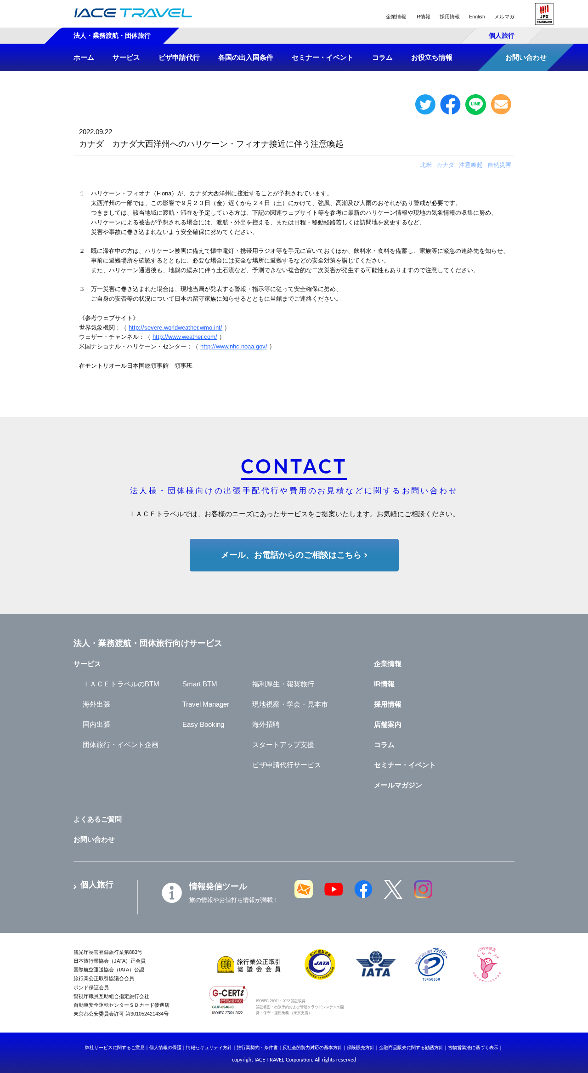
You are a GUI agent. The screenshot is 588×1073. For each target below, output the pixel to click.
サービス (87, 664)
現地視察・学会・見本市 (290, 704)
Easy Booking (203, 724)
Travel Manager (205, 704)
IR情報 (422, 16)
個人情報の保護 (165, 1047)
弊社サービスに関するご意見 (115, 1047)
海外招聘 (266, 724)
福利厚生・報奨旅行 (283, 684)
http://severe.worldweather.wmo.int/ (175, 327)
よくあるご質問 (98, 819)
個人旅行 (501, 35)
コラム (384, 744)
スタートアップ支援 (283, 744)
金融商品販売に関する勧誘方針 (411, 1047)
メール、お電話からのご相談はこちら (291, 554)
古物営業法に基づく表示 (473, 1047)
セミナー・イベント (405, 765)
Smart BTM (199, 684)
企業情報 (396, 16)
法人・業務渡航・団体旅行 (112, 35)
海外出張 (96, 704)
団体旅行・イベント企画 (120, 744)
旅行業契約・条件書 (257, 1047)
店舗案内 (387, 724)
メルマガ (504, 16)
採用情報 (450, 16)
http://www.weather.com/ (185, 336)
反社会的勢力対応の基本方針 (312, 1047)
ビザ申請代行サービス (286, 765)
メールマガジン (398, 785)
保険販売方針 (360, 1047)
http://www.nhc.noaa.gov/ (233, 346)
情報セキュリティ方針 (209, 1047)
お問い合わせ (94, 839)
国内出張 (96, 724)
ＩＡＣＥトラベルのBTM (121, 684)
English (477, 16)
